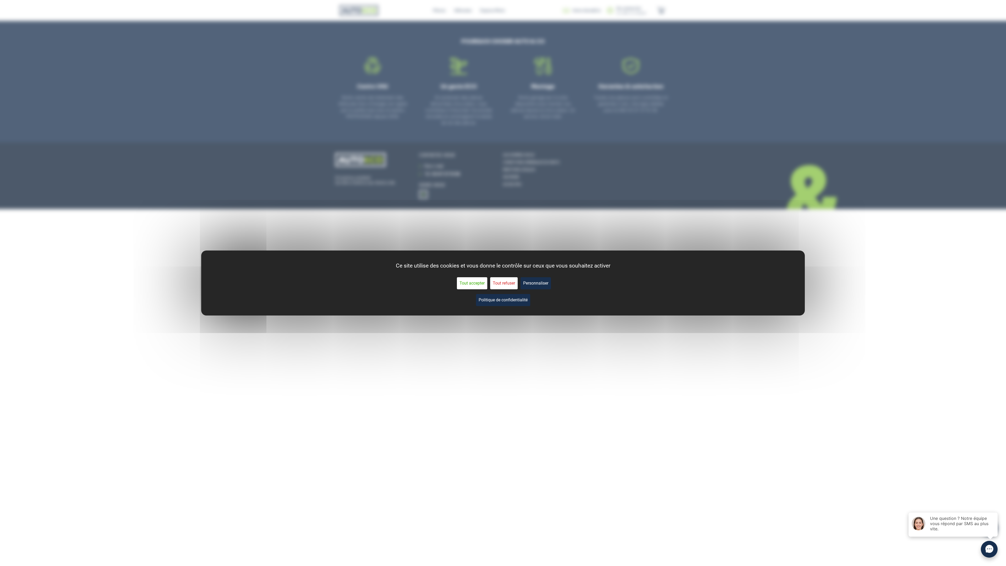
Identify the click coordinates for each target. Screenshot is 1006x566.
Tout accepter (472, 283)
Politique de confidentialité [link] (503, 299)
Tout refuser (504, 283)
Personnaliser (535, 283)
